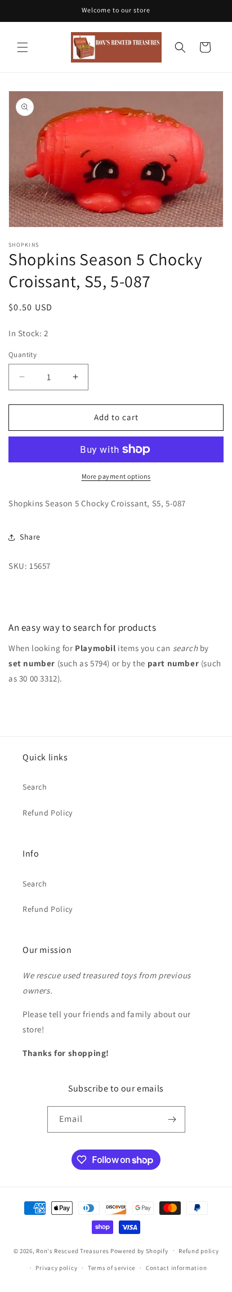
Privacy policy (56, 1268)
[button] (22, 47)
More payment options (116, 476)
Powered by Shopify (139, 1250)
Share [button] (30, 537)
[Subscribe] (172, 1119)
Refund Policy (48, 813)
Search (35, 787)
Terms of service (111, 1268)
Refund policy (198, 1251)
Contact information (176, 1268)
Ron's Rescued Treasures (72, 1250)
